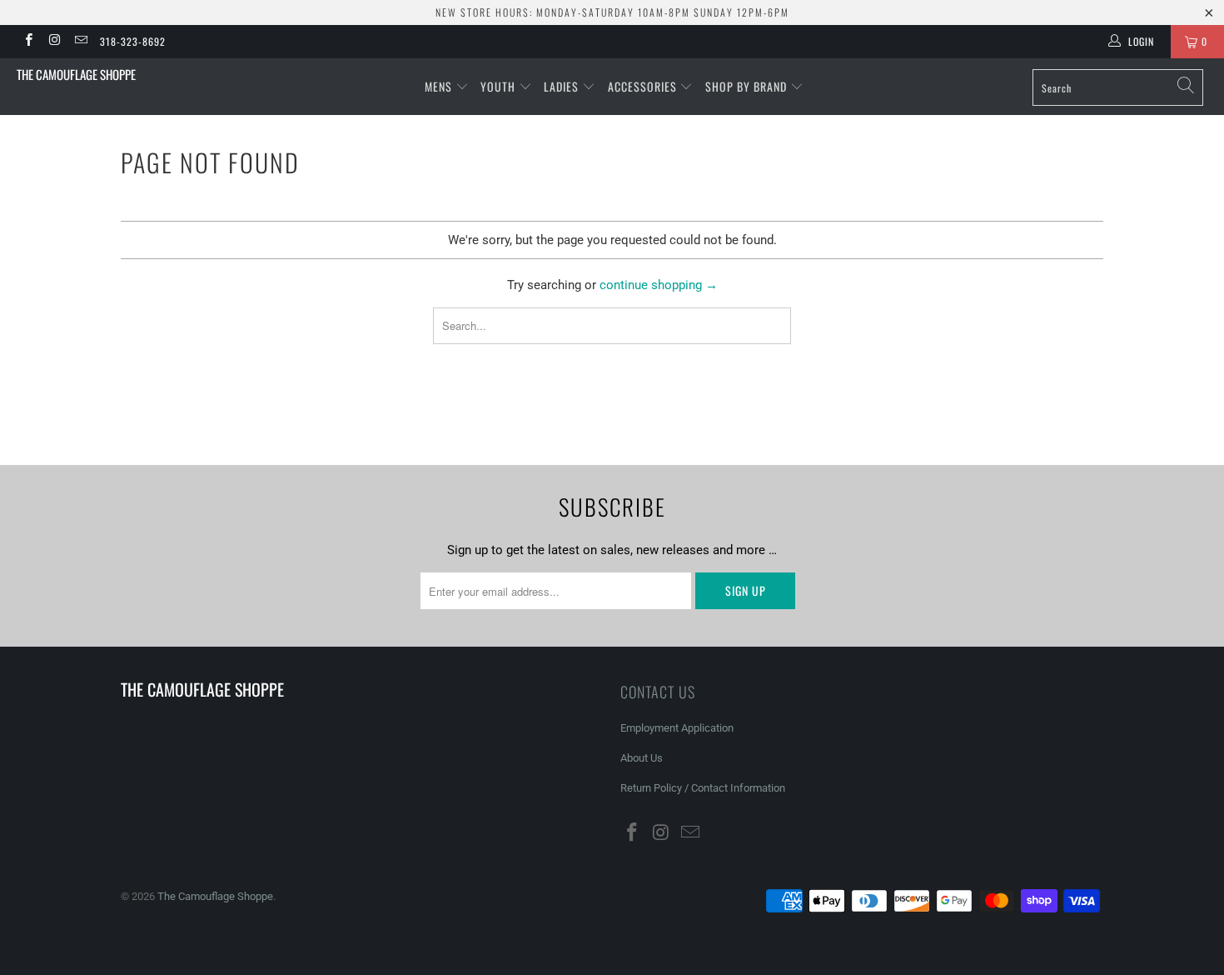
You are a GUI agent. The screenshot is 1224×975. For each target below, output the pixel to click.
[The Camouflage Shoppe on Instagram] (54, 42)
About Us (641, 758)
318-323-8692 (133, 41)
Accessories (644, 86)
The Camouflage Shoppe (76, 74)
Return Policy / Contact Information (702, 788)
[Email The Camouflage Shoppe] (80, 42)
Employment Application (677, 728)
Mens (440, 86)
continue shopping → (659, 285)
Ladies (563, 86)
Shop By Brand (747, 86)
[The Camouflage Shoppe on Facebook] (28, 42)
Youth (499, 86)
